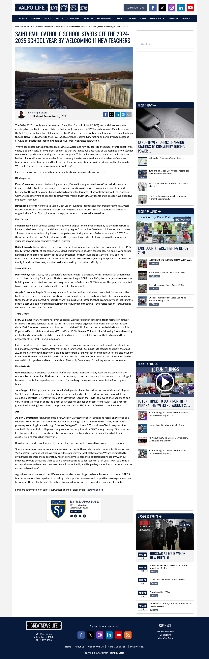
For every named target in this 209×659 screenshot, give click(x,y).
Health (59, 18)
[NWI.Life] (64, 7)
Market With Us (96, 646)
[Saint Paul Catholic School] (58, 509)
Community (73, 18)
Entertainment (105, 18)
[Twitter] (80, 516)
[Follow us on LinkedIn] (181, 8)
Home (22, 18)
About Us (79, 646)
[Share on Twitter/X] (111, 114)
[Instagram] (84, 516)
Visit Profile (75, 511)
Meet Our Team (165, 638)
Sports (47, 18)
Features (88, 18)
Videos (132, 18)
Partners (173, 18)
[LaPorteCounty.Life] (74, 7)
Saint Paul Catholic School (84, 501)
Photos (120, 18)
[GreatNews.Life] (44, 625)
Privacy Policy (137, 646)
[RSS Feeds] (128, 635)
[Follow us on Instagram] (172, 8)
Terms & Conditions (117, 646)
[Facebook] (76, 516)
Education (39, 26)
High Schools (157, 18)
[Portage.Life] (54, 7)
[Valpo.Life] (31, 7)
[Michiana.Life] (84, 7)
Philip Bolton (39, 112)
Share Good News (165, 631)
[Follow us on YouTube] (190, 8)
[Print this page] (129, 114)
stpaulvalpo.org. (94, 489)
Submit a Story (135, 7)
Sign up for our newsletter (104, 626)
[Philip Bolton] (21, 114)
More (185, 18)
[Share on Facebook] (105, 114)
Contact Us (165, 634)
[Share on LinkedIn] (117, 114)
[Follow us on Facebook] (153, 8)
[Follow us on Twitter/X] (162, 8)
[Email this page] (123, 114)
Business (35, 18)
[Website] (71, 516)
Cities (143, 18)
